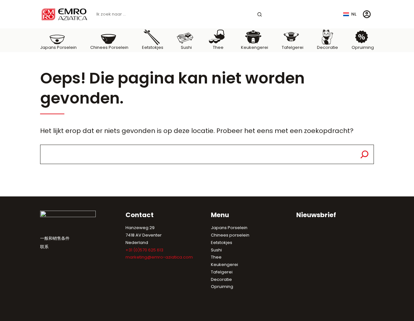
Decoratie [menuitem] (327, 47)
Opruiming (222, 286)
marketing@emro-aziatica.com (159, 257)
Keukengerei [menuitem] (254, 47)
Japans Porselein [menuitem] (58, 47)
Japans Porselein (229, 228)
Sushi (216, 250)
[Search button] (259, 14)
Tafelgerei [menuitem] (292, 47)
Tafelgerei (222, 272)
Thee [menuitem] (218, 47)
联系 (44, 247)
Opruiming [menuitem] (363, 47)
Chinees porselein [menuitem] (109, 47)
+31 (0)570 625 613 (144, 250)
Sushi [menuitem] (186, 47)
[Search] (364, 154)
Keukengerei (224, 264)
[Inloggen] (367, 14)
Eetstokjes (221, 242)
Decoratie (221, 279)
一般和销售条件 (55, 238)
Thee (216, 257)
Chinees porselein (230, 235)
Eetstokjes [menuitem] (152, 47)
